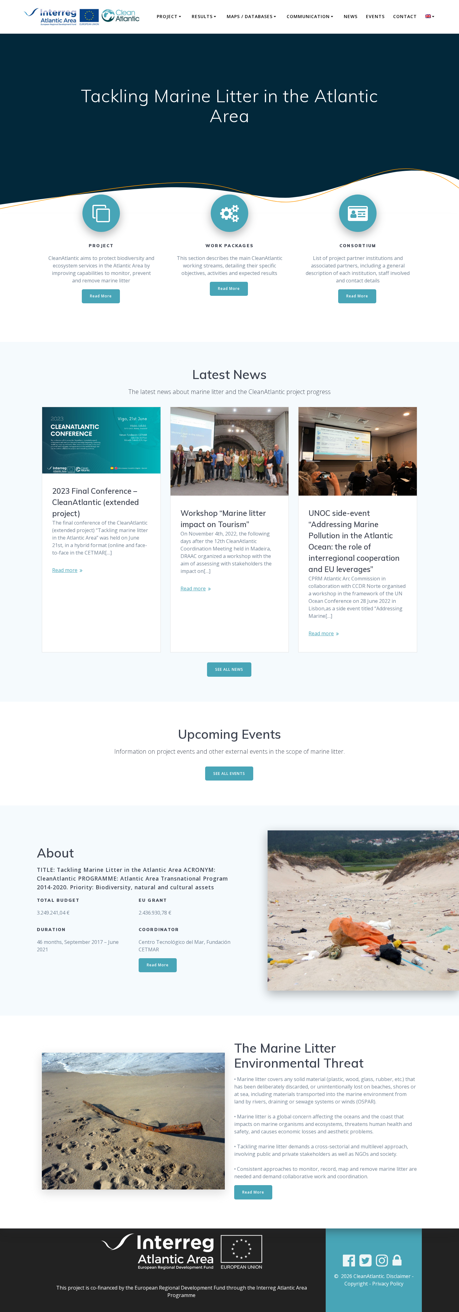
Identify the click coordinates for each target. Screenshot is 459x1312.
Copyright (356, 1283)
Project (167, 16)
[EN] (431, 16)
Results (202, 16)
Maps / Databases (250, 16)
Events (375, 16)
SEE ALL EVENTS (229, 773)
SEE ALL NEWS (229, 669)
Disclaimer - (400, 1276)
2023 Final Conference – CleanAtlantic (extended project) (95, 502)
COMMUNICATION (308, 16)
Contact (405, 16)
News (351, 16)
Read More (101, 296)
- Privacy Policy (386, 1283)
